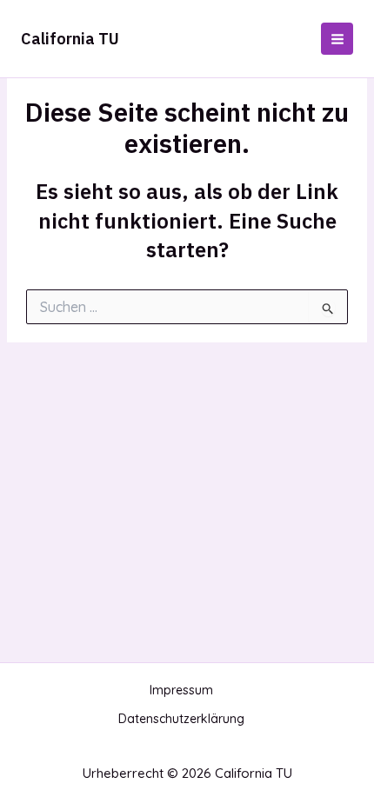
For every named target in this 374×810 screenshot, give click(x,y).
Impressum (181, 690)
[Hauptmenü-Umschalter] (337, 39)
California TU (70, 39)
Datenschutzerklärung (181, 719)
